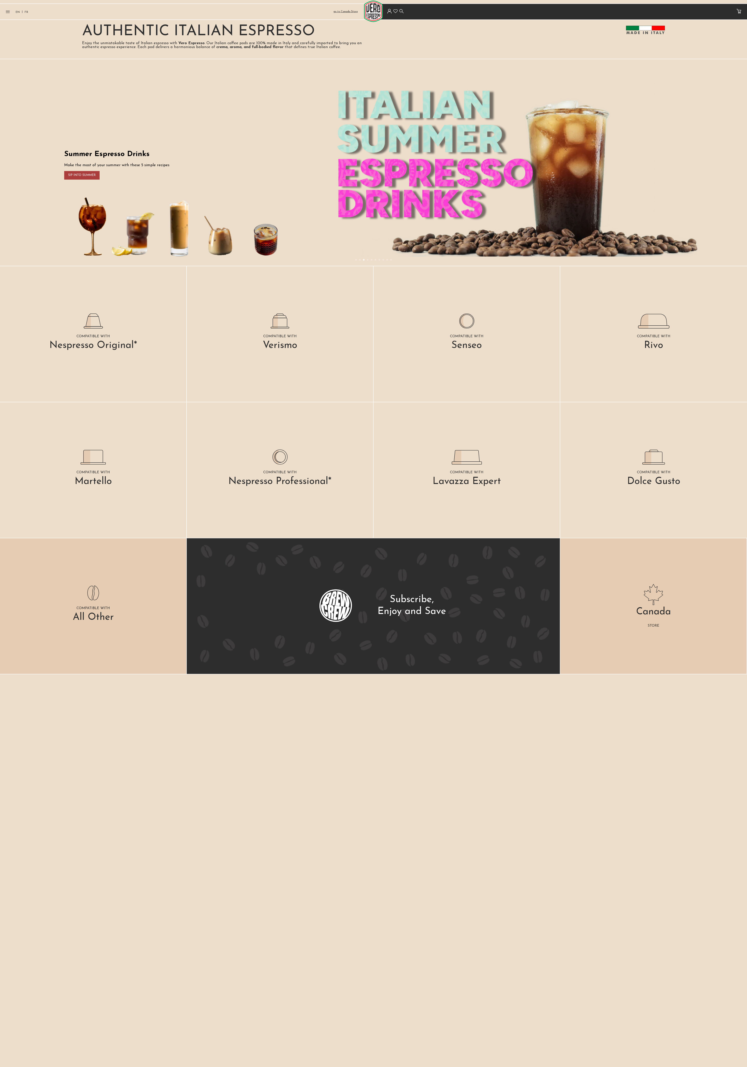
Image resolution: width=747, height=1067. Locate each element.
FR (26, 12)
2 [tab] (360, 260)
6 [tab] (375, 260)
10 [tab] (391, 260)
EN (18, 12)
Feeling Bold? (616, 175)
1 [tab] (356, 260)
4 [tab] (368, 260)
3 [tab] (364, 260)
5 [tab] (372, 260)
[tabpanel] (374, 162)
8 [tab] (383, 260)
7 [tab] (379, 260)
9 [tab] (387, 260)
